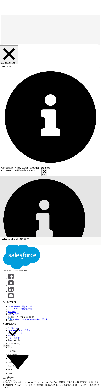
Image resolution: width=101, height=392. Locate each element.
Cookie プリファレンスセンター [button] (22, 317)
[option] (14, 313)
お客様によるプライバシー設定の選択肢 (30, 319)
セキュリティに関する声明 (20, 309)
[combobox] (18, 361)
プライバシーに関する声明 (20, 306)
